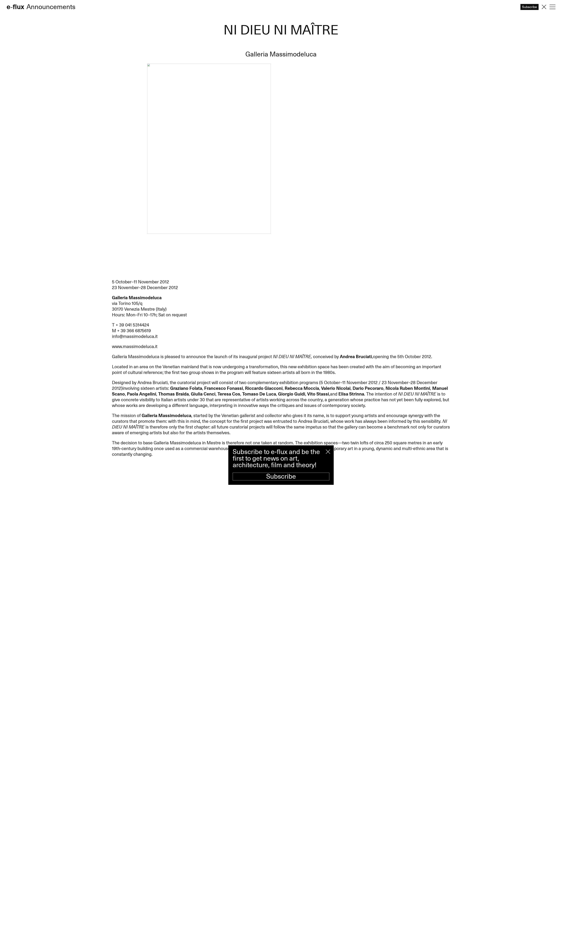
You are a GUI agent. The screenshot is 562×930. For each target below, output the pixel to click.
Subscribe (281, 476)
